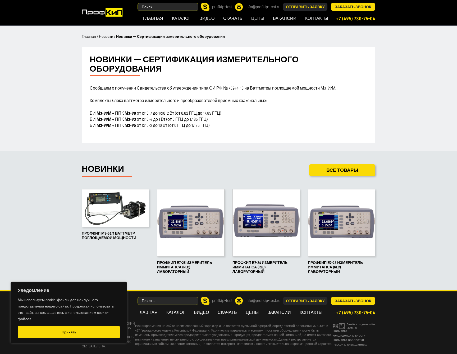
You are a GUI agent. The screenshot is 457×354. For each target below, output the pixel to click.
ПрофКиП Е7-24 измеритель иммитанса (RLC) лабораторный (259, 267)
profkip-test (222, 7)
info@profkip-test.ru (262, 7)
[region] (69, 312)
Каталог (181, 18)
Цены (257, 18)
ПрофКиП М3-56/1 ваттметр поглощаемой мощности (109, 235)
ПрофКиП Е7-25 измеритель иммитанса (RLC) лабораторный (184, 267)
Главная (153, 18)
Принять (69, 332)
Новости (106, 36)
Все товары (342, 170)
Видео (206, 18)
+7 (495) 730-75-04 (355, 18)
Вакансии (284, 18)
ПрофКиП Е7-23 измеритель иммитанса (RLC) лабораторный (335, 267)
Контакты (316, 18)
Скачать (233, 18)
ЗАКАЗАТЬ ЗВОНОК (353, 7)
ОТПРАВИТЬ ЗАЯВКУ (305, 7)
